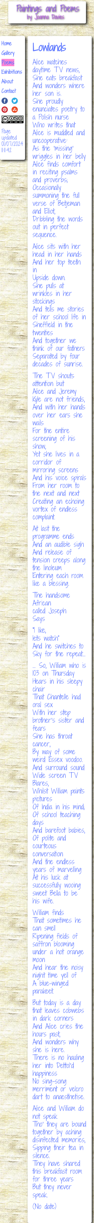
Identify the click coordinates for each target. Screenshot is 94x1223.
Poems (8, 62)
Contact (9, 91)
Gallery (8, 53)
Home (7, 43)
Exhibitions (12, 71)
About (7, 81)
